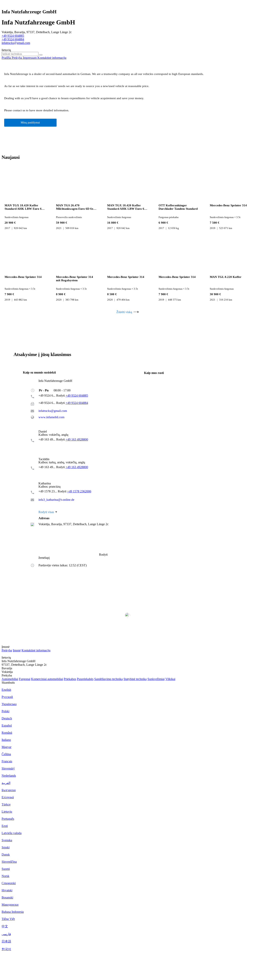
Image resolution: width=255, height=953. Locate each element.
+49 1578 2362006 (79, 491)
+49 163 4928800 (77, 439)
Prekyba (7, 650)
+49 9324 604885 (13, 35)
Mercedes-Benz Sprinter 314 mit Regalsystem (74, 278)
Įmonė (17, 650)
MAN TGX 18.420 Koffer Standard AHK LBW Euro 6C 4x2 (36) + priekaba (24, 207)
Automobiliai (10, 679)
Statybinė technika (135, 679)
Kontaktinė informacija (36, 650)
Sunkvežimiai (156, 679)
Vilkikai (170, 679)
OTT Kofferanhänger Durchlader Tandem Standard (178, 207)
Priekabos (70, 679)
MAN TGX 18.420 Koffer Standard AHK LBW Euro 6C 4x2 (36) (126, 207)
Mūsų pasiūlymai (30, 122)
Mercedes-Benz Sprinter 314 (228, 205)
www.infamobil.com (51, 417)
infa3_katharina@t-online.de (56, 499)
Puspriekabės (85, 679)
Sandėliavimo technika (108, 679)
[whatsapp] (46, 443)
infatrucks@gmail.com (16, 43)
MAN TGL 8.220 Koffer (225, 277)
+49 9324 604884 (13, 39)
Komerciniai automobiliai (47, 679)
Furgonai (24, 679)
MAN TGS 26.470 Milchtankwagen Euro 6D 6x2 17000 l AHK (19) (75, 207)
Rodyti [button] (61, 395)
